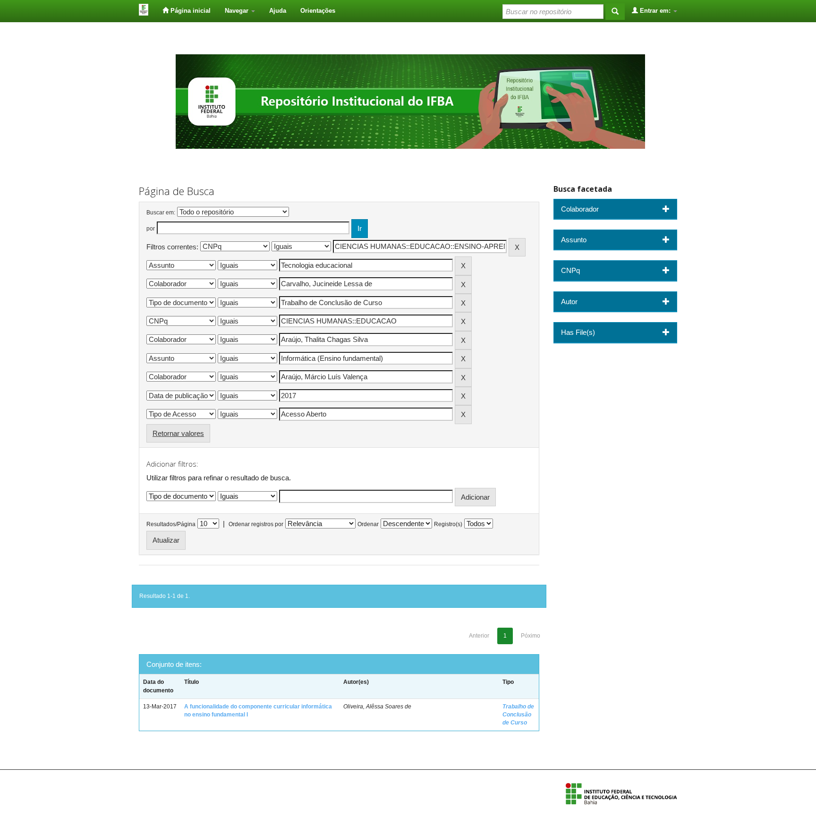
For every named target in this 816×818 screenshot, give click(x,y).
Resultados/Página (171, 524)
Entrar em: (655, 10)
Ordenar (368, 524)
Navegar (237, 10)
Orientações (317, 10)
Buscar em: (160, 212)
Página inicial (190, 10)
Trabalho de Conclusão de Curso (518, 714)
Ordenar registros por (256, 524)
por (150, 228)
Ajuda (277, 10)
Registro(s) (448, 524)
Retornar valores (178, 433)
